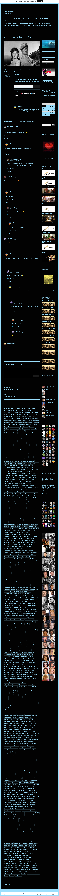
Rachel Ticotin (19, 776)
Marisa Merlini (28, 713)
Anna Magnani (21, 432)
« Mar (45, 116)
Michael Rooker (36, 733)
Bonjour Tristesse (13, 465)
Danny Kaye (26, 510)
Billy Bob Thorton (13, 461)
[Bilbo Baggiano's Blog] (48, 518)
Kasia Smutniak (25, 662)
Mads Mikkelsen (35, 707)
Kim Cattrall (6, 674)
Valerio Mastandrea (8, 859)
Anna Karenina (14, 432)
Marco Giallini (29, 711)
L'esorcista (29, 678)
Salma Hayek (6, 808)
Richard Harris (7, 786)
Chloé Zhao (32, 485)
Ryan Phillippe (7, 806)
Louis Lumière (29, 703)
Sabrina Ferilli (20, 806)
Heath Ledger (19, 589)
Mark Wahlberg (13, 715)
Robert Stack (23, 796)
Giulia (12, 577)
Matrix (11, 723)
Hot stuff (32, 595)
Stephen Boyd (14, 829)
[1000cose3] (51, 508)
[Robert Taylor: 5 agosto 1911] (48, 345)
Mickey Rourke (14, 737)
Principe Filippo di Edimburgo (24, 772)
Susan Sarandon (14, 835)
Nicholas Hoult (28, 747)
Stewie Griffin (27, 831)
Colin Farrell (15, 501)
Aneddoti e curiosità (26, 18)
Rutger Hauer (25, 804)
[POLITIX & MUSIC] (54, 521)
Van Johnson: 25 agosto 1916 (48, 300)
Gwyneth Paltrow (33, 583)
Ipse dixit (36, 20)
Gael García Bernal (26, 562)
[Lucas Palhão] (43, 511)
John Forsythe (17, 646)
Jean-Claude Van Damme (29, 627)
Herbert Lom (6, 593)
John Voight (13, 652)
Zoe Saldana (11, 875)
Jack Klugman (12, 615)
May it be (32, 727)
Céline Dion (25, 505)
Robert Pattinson (23, 794)
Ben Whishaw (11, 457)
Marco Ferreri (23, 711)
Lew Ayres (6, 696)
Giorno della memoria (19, 575)
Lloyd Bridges (33, 701)
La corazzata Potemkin (27, 680)
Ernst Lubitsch (17, 542)
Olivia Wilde (18, 755)
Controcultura (33, 501)
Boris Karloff (30, 465)
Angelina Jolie (33, 428)
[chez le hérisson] (49, 505)
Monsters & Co (7, 741)
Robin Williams (36, 796)
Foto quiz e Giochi (14, 20)
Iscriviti (36, 86)
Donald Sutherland (26, 524)
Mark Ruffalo (6, 715)
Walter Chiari (34, 865)
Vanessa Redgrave (21, 859)
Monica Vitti (36, 739)
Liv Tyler (22, 701)
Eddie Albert (16, 530)
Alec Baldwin (13, 418)
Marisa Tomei (35, 713)
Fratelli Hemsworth (18, 558)
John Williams (24, 652)
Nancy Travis (26, 743)
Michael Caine (18, 731)
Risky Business (7, 788)
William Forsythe (7, 871)
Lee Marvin (35, 690)
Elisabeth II (21, 536)
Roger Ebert (25, 798)
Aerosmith (12, 414)
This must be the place (8, 843)
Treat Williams (16, 851)
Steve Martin (6, 831)
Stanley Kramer (31, 824)
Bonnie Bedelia (21, 465)
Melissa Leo (31, 729)
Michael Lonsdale (14, 733)
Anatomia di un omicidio (9, 426)
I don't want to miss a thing (15, 601)
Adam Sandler (15, 412)
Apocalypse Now (33, 440)
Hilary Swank (27, 593)
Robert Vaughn (29, 796)
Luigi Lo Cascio (12, 705)
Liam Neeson (19, 696)
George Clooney (20, 568)
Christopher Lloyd (34, 491)
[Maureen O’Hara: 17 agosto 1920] (48, 325)
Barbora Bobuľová (15, 453)
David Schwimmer (13, 514)
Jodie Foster (6, 644)
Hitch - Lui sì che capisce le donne (10, 595)
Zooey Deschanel (18, 875)
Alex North (6, 420)
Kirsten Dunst (6, 676)
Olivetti (5, 755)
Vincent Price (22, 863)
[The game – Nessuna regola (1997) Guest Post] (48, 183)
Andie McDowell (18, 426)
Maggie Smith (7, 709)
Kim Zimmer (23, 674)
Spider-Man (6, 824)
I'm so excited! (14, 599)
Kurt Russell (6, 678)
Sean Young (27, 814)
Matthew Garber (16, 725)
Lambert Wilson (31, 684)
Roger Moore (31, 798)
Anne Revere (12, 436)
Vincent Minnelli (15, 863)
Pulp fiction (18, 774)
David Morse (33, 512)
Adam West (21, 412)
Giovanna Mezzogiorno (29, 575)
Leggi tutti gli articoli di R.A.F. (23, 111)
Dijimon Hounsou (12, 522)
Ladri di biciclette (16, 682)
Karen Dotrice (12, 662)
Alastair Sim (23, 416)
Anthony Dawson (7, 438)
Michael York (20, 735)
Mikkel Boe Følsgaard (28, 737)
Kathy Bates (14, 666)
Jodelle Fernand (29, 642)
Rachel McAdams (12, 776)
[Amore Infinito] (43, 505)
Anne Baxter (19, 434)
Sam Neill (12, 808)
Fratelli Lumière (26, 558)
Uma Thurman (30, 853)
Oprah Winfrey (36, 755)
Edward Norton (17, 534)
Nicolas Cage (6, 749)
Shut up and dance (7, 818)
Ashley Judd (27, 445)
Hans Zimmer (34, 585)
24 (50, 112)
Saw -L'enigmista (12, 812)
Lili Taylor (30, 696)
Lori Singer (11, 703)
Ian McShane (6, 601)
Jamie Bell (27, 623)
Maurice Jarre (13, 727)
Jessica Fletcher (13, 638)
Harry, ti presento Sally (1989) (48, 194)
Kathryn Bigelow (7, 666)
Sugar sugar (33, 831)
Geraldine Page (35, 570)
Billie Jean (22, 459)
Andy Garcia (31, 426)
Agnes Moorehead (19, 414)
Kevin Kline (6, 672)
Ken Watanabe (7, 670)
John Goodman (35, 646)
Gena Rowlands (7, 566)
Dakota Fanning (31, 505)
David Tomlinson (35, 514)
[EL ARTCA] (51, 516)
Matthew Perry (7, 727)
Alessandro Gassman (27, 418)
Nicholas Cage (21, 747)
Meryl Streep (6, 731)
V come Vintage (45, 269)
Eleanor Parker (7, 536)
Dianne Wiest (26, 520)
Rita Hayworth (13, 788)
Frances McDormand (32, 554)
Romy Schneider (13, 800)
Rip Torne (32, 786)
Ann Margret (29, 436)
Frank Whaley (13, 556)
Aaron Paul (24, 410)
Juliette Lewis (20, 660)
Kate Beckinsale (32, 662)
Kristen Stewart (26, 676)
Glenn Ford (28, 579)
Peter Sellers (6, 770)
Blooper (25, 463)
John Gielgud (28, 646)
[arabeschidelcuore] (54, 503)
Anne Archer (6, 434)
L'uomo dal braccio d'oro (8, 680)
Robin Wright (6, 798)
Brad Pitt (13, 467)
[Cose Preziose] (46, 516)
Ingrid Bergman (13, 611)
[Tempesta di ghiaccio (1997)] (48, 237)
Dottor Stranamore (33, 526)
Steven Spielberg (20, 831)
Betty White (13, 459)
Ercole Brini (6, 542)
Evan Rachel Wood (13, 544)
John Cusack (6, 646)
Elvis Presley (13, 538)
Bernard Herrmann (19, 457)
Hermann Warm (21, 593)
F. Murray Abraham (32, 544)
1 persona (9, 135)
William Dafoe (35, 869)
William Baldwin (28, 869)
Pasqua (5, 761)
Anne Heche (6, 436)
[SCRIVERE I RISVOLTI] (51, 521)
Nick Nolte (34, 747)
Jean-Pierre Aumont (17, 629)
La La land (23, 682)
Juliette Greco (13, 660)
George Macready (35, 568)
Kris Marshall (19, 676)
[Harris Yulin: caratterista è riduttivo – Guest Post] (48, 228)
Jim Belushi (32, 638)
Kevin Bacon (27, 670)
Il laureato (18, 605)
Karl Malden (18, 662)
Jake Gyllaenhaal (7, 619)
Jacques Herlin (31, 617)
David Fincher (13, 512)
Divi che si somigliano (30, 522)
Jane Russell (32, 623)
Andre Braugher (25, 426)
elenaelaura (10, 176)
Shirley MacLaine (21, 816)
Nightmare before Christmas (29, 749)
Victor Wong (29, 861)
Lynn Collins (24, 705)
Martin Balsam (34, 715)
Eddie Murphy (23, 530)
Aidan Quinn (26, 414)
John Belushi (23, 644)
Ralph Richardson (33, 776)
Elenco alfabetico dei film (14, 18)
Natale (18, 745)
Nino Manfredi (7, 751)
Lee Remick (6, 692)
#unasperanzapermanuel (9, 408)
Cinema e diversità (26, 25)
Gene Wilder (6, 568)
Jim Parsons (11, 640)
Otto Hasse (25, 757)
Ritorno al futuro (21, 788)
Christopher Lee (26, 491)
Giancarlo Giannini (19, 573)
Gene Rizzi (26, 566)
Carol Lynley (27, 475)
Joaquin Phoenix (22, 642)
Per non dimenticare (46, 25)
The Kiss (28, 839)
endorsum (9, 238)
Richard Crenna (22, 784)
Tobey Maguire (7, 847)
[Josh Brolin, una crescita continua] (48, 247)
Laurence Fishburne (33, 688)
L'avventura (34, 678)
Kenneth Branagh (26, 668)
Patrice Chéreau (11, 761)
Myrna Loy (21, 743)
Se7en (11, 814)
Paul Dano (13, 764)
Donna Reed (6, 526)
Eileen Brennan (31, 534)
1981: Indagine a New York (20, 408)
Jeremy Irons (21, 636)
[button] (45, 535)
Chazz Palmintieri (15, 485)
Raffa (10, 143)
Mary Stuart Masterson (23, 721)
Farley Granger (15, 546)
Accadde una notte (7, 412)
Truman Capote (7, 853)
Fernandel (24, 546)
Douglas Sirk (6, 528)
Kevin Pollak (12, 672)
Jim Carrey (6, 640)
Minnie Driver (30, 739)
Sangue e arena (18, 810)
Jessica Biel (6, 638)
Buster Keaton (13, 473)
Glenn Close (22, 579)
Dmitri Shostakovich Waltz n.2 (9, 524)
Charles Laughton (28, 481)
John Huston (17, 648)
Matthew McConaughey (24, 725)
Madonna (29, 707)
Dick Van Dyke (32, 520)
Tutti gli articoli (24, 28)
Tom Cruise (13, 847)
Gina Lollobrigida (27, 573)
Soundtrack (15, 23)
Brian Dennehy (7, 469)
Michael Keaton (7, 733)
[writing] (46, 526)
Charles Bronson (14, 481)
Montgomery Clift (14, 741)
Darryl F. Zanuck (33, 510)
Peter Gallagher (14, 768)
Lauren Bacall (25, 688)
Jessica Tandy (26, 638)
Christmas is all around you (31, 489)
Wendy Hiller (20, 867)
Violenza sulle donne (35, 863)
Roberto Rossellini (15, 794)
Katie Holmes (20, 666)
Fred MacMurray (21, 560)
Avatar (5, 449)
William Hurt (21, 871)
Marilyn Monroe (21, 713)
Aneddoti (11, 428)
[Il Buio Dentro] (46, 524)
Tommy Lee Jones (31, 847)
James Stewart (32, 621)
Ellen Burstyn (34, 536)
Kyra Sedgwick (13, 678)
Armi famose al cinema (8, 445)
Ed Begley (11, 530)
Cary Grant (24, 477)
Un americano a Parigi (16, 855)
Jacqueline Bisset (24, 617)
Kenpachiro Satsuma (35, 668)
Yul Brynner (37, 873)
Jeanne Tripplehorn (21, 631)
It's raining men (7, 613)
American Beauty (21, 424)
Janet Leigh (6, 625)
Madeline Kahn (24, 707)
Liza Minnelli (27, 701)
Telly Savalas (17, 837)
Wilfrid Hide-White (7, 869)
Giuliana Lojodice (24, 577)
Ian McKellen (31, 599)
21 (45, 112)
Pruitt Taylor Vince (7, 774)
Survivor (24, 833)
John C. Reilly (29, 644)
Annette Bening (19, 436)
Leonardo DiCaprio (14, 694)
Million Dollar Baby (16, 739)
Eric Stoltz (12, 542)
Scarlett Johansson (20, 812)
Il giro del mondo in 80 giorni (9, 605)
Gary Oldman (18, 564)
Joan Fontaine (7, 642)
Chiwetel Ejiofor (25, 485)
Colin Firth (21, 501)
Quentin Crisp (24, 774)
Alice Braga (25, 420)
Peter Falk (35, 766)
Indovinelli (37, 23)
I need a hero (6, 611)
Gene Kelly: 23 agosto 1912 (47, 307)
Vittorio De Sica (8, 76)
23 (48, 112)
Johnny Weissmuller (27, 650)
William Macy (28, 871)
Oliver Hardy (24, 753)
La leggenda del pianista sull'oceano (11, 684)
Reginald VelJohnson (34, 780)
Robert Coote (25, 790)
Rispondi (6, 138)
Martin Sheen (21, 717)
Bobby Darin (36, 463)
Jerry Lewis (28, 636)
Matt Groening (33, 723)
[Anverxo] (43, 513)
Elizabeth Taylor (27, 536)
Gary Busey (33, 562)
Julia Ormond (13, 658)
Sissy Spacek (27, 820)
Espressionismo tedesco (29, 542)
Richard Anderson (7, 784)
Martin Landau (14, 717)
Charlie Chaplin (15, 483)
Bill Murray (27, 459)
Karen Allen (6, 662)
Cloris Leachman (35, 499)
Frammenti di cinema (45, 20)
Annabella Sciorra (29, 430)
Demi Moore (13, 518)
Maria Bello (15, 713)
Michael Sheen (7, 735)
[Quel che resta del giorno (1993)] (48, 191)
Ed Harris (28, 530)
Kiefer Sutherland (25, 672)
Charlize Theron (22, 483)
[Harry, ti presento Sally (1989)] (48, 199)
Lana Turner (6, 686)
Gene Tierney (31, 566)
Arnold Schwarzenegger (19, 445)
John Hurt (12, 648)
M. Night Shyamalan (8, 707)
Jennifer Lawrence (7, 636)
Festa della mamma (8, 548)
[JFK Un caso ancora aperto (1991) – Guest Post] (48, 209)
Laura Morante (19, 688)
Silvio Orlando (21, 820)
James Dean (27, 619)
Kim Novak (18, 674)
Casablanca (29, 477)
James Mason (19, 621)
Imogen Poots (7, 609)
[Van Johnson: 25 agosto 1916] (48, 304)
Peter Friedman (7, 768)
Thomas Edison (17, 843)
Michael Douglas (25, 731)
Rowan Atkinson (33, 802)
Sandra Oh (12, 810)
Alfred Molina (19, 420)
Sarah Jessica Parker (32, 810)
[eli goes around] (49, 516)
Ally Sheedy (25, 422)
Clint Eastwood (28, 499)
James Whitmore (14, 623)
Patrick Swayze (34, 761)
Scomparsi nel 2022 (35, 812)
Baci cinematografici (27, 449)
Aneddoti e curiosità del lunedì (49, 92)
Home (5, 18)
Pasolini (34, 759)
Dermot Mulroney (7, 520)
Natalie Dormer (23, 745)
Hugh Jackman (26, 597)
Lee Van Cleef (19, 692)
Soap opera (33, 820)
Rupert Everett (13, 804)
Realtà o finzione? (7, 780)
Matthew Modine (33, 725)
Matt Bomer (16, 723)
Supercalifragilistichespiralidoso (10, 833)
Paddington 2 (12, 759)
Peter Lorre (27, 768)
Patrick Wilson (7, 764)
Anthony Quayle (7, 440)
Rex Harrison (18, 782)
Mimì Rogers (23, 739)
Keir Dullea (13, 668)
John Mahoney (13, 650)
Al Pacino (30, 422)
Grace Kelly (14, 581)
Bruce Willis (6, 471)
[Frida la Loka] (48, 503)
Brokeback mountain (27, 469)
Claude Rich (33, 497)
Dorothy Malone (25, 526)
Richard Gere (36, 784)
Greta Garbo (6, 583)
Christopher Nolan (7, 493)
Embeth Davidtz (20, 538)
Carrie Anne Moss (34, 475)
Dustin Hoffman (21, 528)
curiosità (29, 503)
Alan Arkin (6, 416)
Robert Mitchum (27, 792)
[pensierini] (43, 524)
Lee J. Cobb (30, 690)
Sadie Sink (26, 806)
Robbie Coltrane (7, 790)
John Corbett (35, 644)
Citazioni (9, 497)
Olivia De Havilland (11, 755)
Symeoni (31, 835)
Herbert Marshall (13, 593)
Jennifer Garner (19, 633)
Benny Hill (6, 457)
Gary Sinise (24, 564)
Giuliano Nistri (32, 577)
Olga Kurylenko (18, 753)
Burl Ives (26, 471)
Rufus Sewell (6, 804)
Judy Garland (30, 656)
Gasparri (29, 564)
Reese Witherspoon (25, 780)
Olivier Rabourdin (25, 755)
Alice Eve (30, 420)
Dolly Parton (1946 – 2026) (48, 90)
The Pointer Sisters (7, 841)
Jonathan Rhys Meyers (8, 654)
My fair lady (15, 743)
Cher (20, 485)
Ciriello (5, 497)
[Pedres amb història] (48, 513)
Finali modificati (18, 552)
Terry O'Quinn (32, 837)
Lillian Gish (36, 696)
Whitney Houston (34, 867)
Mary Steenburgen (14, 721)
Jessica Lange (19, 638)
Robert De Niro (32, 790)
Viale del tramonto (22, 861)
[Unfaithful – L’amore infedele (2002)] (48, 258)
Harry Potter (25, 587)
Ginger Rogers (34, 573)
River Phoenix (36, 788)
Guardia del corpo (19, 583)
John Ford (12, 646)
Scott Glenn (6, 814)
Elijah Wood (15, 536)
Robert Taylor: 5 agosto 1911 (48, 342)
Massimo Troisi (32, 721)
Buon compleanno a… (45, 18)
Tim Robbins (20, 845)
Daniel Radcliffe (7, 510)
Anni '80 (24, 436)
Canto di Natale (14, 475)
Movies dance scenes (8, 743)
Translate (51, 63)
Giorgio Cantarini (11, 575)
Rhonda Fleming (25, 782)
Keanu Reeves (32, 666)
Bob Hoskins (6, 465)
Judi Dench (17, 656)
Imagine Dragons (35, 607)
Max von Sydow (27, 727)
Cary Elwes (18, 477)
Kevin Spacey (18, 672)
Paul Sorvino (6, 766)
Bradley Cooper (7, 467)
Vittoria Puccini (7, 865)
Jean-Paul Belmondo (8, 629)
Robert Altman (19, 790)
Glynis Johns (33, 579)
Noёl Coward (29, 751)
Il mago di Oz (24, 605)
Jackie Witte (6, 615)
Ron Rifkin (28, 800)
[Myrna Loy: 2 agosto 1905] (48, 352)
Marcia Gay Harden (15, 711)
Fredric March (28, 560)
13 (43, 110)
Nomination (18, 751)
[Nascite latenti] (43, 516)
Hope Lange (26, 595)
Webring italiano (47, 81)
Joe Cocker (12, 644)
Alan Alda (37, 414)
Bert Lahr (26, 457)
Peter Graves (21, 768)
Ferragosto (29, 546)
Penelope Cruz (13, 766)
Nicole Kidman (13, 749)
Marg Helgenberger (8, 713)
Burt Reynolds (7, 473)
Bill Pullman (6, 461)
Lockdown (6, 703)
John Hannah (6, 648)
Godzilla (5, 581)
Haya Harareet (7, 589)
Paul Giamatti (18, 764)
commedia (6, 71)
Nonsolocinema (9, 12)
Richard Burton (15, 784)
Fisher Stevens (33, 552)
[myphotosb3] (54, 516)
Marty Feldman (28, 717)
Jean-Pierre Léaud (33, 629)
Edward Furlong (17, 532)
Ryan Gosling (32, 804)
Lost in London (22, 703)
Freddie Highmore (13, 560)
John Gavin (23, 646)
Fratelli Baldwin (28, 556)
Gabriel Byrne (12, 562)
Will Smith (11, 873)
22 (46, 112)
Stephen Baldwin (7, 829)
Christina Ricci (14, 489)
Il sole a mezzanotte (27, 607)
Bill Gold (17, 459)
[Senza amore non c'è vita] (46, 503)
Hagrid (9, 585)
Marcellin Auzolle (7, 711)
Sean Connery (15, 814)
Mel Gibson (16, 729)
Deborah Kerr (26, 516)
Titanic (34, 845)
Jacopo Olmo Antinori (15, 617)
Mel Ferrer (11, 729)
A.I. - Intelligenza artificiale (9, 410)
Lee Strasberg (12, 692)
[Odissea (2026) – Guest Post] (48, 173)
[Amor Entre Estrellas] (54, 513)
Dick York (6, 522)
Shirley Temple (28, 816)
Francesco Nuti (23, 554)
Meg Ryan (6, 729)
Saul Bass (6, 812)
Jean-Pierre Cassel (25, 629)
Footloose (10, 554)
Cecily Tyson (28, 479)
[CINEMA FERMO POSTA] (46, 518)
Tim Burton (31, 843)
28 (45, 114)
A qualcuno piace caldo (8, 442)
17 (50, 110)
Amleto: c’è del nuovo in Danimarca (12, 25)
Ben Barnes (6, 455)
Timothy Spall (14, 845)
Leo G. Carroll (6, 694)
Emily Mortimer (33, 538)
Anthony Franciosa (15, 438)
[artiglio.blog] (43, 521)
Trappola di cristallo (33, 849)
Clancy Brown (15, 497)
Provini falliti (33, 772)
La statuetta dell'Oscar (22, 686)
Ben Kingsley (36, 455)
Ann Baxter (33, 432)
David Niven (6, 514)
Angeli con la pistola (26, 428)
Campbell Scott (7, 475)
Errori (22, 542)
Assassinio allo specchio (8, 447)
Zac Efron (6, 875)
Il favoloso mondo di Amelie (16, 603)
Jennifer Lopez (15, 636)
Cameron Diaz (31, 473)
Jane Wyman (12, 625)
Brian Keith (13, 469)
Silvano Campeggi (7, 820)
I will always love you (15, 613)
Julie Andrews (26, 658)
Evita (19, 544)
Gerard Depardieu (7, 573)
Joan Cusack (35, 640)
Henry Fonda (24, 591)
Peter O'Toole (32, 768)
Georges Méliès (28, 570)
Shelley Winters (14, 816)
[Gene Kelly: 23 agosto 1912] (48, 311)
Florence (6, 554)
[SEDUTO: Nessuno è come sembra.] (54, 511)
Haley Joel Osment (15, 585)
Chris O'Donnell (24, 487)
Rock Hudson (19, 798)
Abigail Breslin (30, 410)
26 (54, 112)
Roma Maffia (6, 800)
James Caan (14, 619)
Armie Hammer (34, 442)
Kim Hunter (12, 674)
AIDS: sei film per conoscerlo (26, 23)
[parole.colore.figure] (51, 518)
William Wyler (34, 871)
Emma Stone (13, 540)
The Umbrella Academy (27, 841)
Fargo (9, 546)
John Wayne (18, 652)
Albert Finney (6, 418)
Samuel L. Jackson (24, 808)
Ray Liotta (13, 778)
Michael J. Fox (32, 731)
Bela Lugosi (27, 453)
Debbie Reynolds (19, 516)
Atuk (22, 447)
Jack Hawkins (33, 613)
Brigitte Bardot (19, 469)
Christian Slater (7, 489)
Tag (34, 835)
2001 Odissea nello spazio (31, 408)
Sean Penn (22, 814)
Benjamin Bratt (29, 455)
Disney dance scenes (21, 522)
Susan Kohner (7, 835)
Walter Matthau (7, 867)
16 (48, 110)
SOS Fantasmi (27, 822)
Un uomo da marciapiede (9, 857)
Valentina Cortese (27, 857)
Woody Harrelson (30, 873)
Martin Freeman (7, 717)
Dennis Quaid (19, 518)
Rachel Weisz (26, 776)
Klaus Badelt (13, 676)
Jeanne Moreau (13, 631)
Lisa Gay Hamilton (15, 701)
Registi (5, 782)
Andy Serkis (6, 428)
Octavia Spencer (35, 751)
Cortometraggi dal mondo (14, 503)
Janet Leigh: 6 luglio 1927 (47, 364)
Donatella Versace (34, 524)
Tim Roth (25, 845)
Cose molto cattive (46, 23)
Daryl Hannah (7, 512)
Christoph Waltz (16, 495)
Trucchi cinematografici (30, 851)
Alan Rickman (17, 416)
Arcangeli (24, 442)
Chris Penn (30, 487)
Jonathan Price (31, 652)
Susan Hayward (30, 833)
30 (48, 114)
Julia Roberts (19, 658)
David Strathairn (21, 514)
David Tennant (28, 514)
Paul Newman (30, 764)
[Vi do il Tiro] (43, 526)
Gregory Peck (35, 581)
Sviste (19, 835)
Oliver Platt (30, 753)
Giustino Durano (16, 579)
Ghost (13, 573)
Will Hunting (21, 869)
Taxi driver (6, 837)
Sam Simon (17, 808)
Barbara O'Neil (23, 451)
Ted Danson (12, 837)
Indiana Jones (25, 609)
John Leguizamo (31, 648)
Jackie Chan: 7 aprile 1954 (50, 415)
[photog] (46, 508)
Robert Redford (30, 794)
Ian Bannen (25, 599)
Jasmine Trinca (24, 625)
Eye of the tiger (24, 544)
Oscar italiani (19, 757)
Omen (31, 755)
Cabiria (18, 473)
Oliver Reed (35, 753)
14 (45, 110)
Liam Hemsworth (12, 696)
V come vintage (49, 290)
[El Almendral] (46, 521)
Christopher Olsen (15, 493)
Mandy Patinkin (31, 709)
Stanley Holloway (23, 824)
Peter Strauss (12, 770)
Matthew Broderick (7, 725)
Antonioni (20, 440)
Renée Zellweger (11, 782)
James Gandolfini (34, 619)
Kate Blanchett (7, 664)
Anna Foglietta (7, 432)
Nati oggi (6, 20)
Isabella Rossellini (26, 611)
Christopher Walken (8, 495)
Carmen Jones (20, 475)
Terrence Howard (25, 837)
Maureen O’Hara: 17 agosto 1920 (48, 321)
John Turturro (6, 652)
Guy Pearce (26, 583)
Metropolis (12, 731)
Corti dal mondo (36, 25)
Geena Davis (34, 564)
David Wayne (6, 516)
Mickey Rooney (7, 737)
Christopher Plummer (24, 493)
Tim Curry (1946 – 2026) (47, 91)
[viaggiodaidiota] (51, 511)
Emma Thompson (20, 540)
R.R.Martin (6, 776)
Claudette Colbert (7, 499)
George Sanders (15, 570)
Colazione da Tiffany (8, 501)
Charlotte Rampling (30, 483)
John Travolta (34, 650)
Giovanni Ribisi (7, 577)
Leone (20, 694)
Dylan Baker (27, 528)
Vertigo (10, 861)
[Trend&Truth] (48, 524)
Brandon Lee (18, 467)
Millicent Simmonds (8, 739)
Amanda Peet (36, 422)
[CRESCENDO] (51, 526)
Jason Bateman (31, 625)
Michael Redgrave (28, 733)
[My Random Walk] (51, 505)
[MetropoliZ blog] (46, 513)
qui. (19, 74)
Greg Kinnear (28, 581)
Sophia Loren (6, 822)
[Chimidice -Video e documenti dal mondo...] (43, 503)
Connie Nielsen (27, 501)
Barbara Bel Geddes (8, 451)
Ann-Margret (22, 430)
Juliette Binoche (7, 660)
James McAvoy (25, 621)
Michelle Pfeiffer (34, 735)
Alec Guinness (19, 418)
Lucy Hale (6, 705)
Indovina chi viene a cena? (34, 609)
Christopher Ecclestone (8, 491)
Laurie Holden (14, 690)
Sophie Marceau (13, 822)
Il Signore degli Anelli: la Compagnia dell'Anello (13, 607)
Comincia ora (40, 1)
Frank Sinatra (6, 556)
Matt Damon (21, 723)
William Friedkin (15, 871)
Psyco (14, 774)
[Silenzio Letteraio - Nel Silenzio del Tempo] (54, 518)
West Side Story (27, 867)
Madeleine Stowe (16, 707)
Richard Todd (13, 786)
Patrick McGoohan (26, 761)
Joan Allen (17, 640)
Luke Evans (18, 705)
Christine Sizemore (21, 489)
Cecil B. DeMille (21, 479)
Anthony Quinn (14, 440)
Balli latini (34, 449)
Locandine (6, 28)
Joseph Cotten (16, 654)
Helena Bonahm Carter (33, 589)
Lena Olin (35, 692)
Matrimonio (6, 723)
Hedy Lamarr (25, 589)
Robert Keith (20, 792)
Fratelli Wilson (33, 558)
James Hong (6, 621)
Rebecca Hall (14, 780)
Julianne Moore (7, 658)
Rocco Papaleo (13, 798)
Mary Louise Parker (29, 719)
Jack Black (28, 613)
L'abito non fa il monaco (21, 678)
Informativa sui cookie (26, 894)
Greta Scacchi (12, 583)
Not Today (23, 751)
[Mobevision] (49, 526)
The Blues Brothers (7, 839)
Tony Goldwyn (25, 849)
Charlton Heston (7, 485)
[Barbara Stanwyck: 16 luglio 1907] (48, 360)
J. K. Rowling (23, 613)
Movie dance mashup (31, 741)
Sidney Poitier (15, 818)
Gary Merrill (12, 564)
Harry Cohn (20, 587)
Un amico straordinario (26, 855)
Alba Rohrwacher (30, 416)
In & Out (12, 609)
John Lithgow (6, 650)
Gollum (9, 581)
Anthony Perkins (31, 438)
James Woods (21, 623)
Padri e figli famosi (20, 759)
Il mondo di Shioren (31, 605)
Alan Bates (11, 416)
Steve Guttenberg (34, 829)
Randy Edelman (7, 778)
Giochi (5, 575)
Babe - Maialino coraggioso (17, 449)
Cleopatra (22, 499)
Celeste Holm (34, 479)
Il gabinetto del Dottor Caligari (29, 603)
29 (46, 114)
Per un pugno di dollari (21, 766)
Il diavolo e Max (7, 603)
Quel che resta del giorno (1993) (48, 186)
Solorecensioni (17, 71)
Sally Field (31, 806)
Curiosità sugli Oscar (8, 505)
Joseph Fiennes (23, 654)
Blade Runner (31, 461)
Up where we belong (19, 857)
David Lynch (27, 512)
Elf (11, 536)
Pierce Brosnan (7, 772)
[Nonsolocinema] (46, 511)
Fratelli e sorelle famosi (8, 558)
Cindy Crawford (35, 495)
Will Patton (6, 873)
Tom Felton (19, 847)
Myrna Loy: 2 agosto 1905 (47, 349)
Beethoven (22, 453)
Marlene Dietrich (20, 715)
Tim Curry (36, 843)
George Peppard (7, 570)
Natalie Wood (6, 747)
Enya (33, 540)
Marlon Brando (28, 715)
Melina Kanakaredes (24, 729)
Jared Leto (18, 625)
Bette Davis (31, 457)
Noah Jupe (13, 751)
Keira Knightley (7, 668)
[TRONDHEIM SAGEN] (43, 508)
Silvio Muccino (15, 820)
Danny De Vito (14, 510)
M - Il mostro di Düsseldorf (32, 705)
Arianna (28, 442)
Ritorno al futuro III (28, 788)
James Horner (12, 621)
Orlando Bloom (7, 757)
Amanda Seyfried (7, 424)
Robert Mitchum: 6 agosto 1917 (48, 335)
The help (24, 839)
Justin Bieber (32, 660)
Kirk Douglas (34, 674)
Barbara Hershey (16, 451)
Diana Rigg (14, 520)
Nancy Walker (33, 743)
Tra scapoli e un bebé (8, 851)
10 (50, 108)
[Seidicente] (49, 521)
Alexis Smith (34, 418)
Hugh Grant (14, 597)
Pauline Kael (24, 764)
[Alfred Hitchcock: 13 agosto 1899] (48, 332)
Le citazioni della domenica (26, 20)
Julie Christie (32, 658)
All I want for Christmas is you (16, 422)
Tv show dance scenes (15, 853)
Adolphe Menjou (28, 412)
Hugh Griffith (19, 597)
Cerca (43, 123)
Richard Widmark (20, 786)
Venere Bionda (33, 859)
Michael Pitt (21, 733)
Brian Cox (31, 467)
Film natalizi (30, 550)
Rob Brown (13, 790)
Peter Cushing (29, 766)
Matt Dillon (27, 723)
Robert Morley (34, 792)
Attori (15, 447)
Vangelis (27, 859)
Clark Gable (21, 497)
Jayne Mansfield (20, 627)
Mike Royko (20, 737)
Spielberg (12, 824)
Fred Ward (35, 560)
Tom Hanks (24, 847)
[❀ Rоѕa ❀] (51, 503)
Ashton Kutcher (33, 445)
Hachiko (5, 585)
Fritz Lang (6, 562)
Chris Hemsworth (16, 487)
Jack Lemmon (19, 615)
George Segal (21, 570)
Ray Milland (25, 778)
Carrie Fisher (6, 477)
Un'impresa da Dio (7, 855)
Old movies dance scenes (9, 753)
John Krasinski (23, 648)
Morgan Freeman (22, 741)
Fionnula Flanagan (25, 552)
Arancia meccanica (17, 442)
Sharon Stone (33, 814)
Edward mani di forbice (8, 534)
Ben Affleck (33, 453)
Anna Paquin (27, 432)
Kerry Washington (20, 670)
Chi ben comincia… (14, 28)
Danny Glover (20, 510)
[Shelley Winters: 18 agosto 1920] (48, 318)
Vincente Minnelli (7, 863)
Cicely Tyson (28, 495)
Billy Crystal (20, 461)
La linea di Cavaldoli (23, 684)
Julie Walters (26, 660)
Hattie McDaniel (32, 587)
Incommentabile (18, 609)
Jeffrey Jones (12, 633)
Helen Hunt (6, 591)
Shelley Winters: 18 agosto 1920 (48, 314)
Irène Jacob (20, 611)
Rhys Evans (31, 782)
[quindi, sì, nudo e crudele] (43, 518)
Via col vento (15, 861)
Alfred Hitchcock (12, 420)
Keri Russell (13, 670)
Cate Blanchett (7, 479)
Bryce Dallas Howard (19, 471)
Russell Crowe (19, 804)
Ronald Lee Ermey (21, 800)
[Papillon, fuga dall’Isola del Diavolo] (49, 511)
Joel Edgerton (17, 644)
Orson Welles (13, 757)
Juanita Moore (7, 656)
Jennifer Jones (35, 633)
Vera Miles (6, 861)
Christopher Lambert (18, 491)
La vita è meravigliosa (22, 690)
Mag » (52, 116)
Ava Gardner (34, 447)
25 (52, 112)
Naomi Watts (13, 745)
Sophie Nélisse (20, 822)
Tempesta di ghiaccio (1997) (48, 232)
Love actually (35, 703)
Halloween (28, 585)
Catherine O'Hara (14, 479)
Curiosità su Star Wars (17, 505)
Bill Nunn (37, 459)
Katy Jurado (26, 666)
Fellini (20, 546)
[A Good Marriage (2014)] (48, 218)
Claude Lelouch (27, 497)
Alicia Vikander (36, 420)
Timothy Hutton (7, 845)
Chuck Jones (22, 495)
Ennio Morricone (28, 540)
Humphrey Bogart (33, 597)
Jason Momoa (6, 627)
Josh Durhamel (30, 654)
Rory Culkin (33, 800)
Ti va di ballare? (7, 23)
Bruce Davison (35, 469)
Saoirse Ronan (24, 810)
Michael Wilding (14, 735)
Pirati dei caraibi (14, 772)
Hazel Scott (13, 589)
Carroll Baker (12, 477)
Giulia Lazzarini (17, 577)
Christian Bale (35, 487)
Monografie (35, 18)
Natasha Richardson (14, 747)
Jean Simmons (35, 631)
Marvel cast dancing (8, 719)
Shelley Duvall (7, 816)
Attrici (19, 447)
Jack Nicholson (25, 615)
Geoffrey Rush (13, 568)
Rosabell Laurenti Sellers (9, 802)
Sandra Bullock (31, 808)
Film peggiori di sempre (9, 552)
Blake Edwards (20, 463)
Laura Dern (6, 688)
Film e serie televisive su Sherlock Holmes (12, 550)
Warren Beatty (14, 867)
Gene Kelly (20, 566)
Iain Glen (20, 599)
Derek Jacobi (34, 518)
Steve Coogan (27, 829)
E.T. (31, 528)
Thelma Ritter (34, 839)
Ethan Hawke (6, 544)
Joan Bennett (22, 640)
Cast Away (35, 477)
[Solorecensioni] (54, 524)
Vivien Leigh (28, 865)
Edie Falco (33, 530)
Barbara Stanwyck (7, 453)
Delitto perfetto (7, 518)
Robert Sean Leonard (8, 796)
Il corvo (32, 601)
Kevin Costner (33, 670)
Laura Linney (12, 688)
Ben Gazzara (17, 455)
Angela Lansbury (18, 428)
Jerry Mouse (33, 636)
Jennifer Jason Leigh (27, 633)
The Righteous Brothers (17, 841)
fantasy (5, 546)
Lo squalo (16, 703)
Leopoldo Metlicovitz (26, 694)
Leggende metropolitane (27, 692)
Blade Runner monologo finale (10, 463)
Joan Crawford (29, 640)
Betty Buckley (6, 459)
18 (52, 110)
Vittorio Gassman (21, 865)
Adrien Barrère (35, 412)
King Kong (29, 674)
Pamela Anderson (28, 759)
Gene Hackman (14, 566)
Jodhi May (35, 642)
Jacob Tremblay (7, 617)
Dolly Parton (19, 524)
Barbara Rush (29, 451)
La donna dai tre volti (8, 682)
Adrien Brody (6, 414)
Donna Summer (13, 526)
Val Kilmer (15, 859)
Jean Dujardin (6, 631)
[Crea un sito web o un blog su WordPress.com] (11, 884)
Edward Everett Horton (8, 532)
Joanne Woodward (14, 642)
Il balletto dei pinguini (26, 601)
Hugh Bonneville (7, 597)
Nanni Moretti (6, 745)
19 (54, 110)
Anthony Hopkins (23, 438)
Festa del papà (16, 548)
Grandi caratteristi (21, 581)
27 (43, 114)
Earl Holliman (36, 528)
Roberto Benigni (7, 794)
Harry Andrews (14, 587)
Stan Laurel (17, 824)
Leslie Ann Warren (35, 694)
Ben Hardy (23, 455)
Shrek (34, 816)
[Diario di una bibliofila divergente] (54, 526)
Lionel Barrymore (7, 701)
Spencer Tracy (33, 822)
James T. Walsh (7, 623)
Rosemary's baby (25, 802)
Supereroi (20, 833)
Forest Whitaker (17, 554)
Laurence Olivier (7, 690)
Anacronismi (34, 424)
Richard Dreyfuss (29, 784)
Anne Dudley (25, 434)
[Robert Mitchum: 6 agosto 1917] (48, 339)
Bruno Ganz (12, 471)
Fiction (21, 548)
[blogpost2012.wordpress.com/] (54, 508)
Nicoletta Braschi (20, 749)
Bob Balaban (30, 463)
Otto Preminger (32, 757)
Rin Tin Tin (27, 786)
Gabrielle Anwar (19, 562)
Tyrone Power (23, 853)
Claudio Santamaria (16, 499)
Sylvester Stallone (24, 835)
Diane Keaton (20, 520)
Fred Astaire (6, 560)
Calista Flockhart (24, 473)
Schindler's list (27, 812)
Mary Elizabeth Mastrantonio (18, 719)
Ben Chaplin (12, 455)
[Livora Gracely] (46, 505)
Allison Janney (7, 422)
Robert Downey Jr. (7, 792)
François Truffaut (20, 556)
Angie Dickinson (7, 430)
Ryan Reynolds (14, 806)
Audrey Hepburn (27, 447)
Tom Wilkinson (7, 849)
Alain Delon (32, 414)
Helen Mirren (12, 591)
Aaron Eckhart (18, 410)
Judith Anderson (24, 656)
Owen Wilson (6, 759)
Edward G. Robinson (25, 532)
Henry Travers (31, 591)
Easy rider (6, 530)
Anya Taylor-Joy (26, 440)
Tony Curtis (19, 849)
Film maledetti (24, 550)
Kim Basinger (32, 672)
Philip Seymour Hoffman (27, 770)
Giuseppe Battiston (7, 579)
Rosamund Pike (18, 802)
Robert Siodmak (16, 796)
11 (52, 108)
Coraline (5, 503)
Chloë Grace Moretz (8, 487)
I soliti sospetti (34, 611)
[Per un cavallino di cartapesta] (48, 508)
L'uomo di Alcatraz (18, 680)
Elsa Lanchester (7, 538)
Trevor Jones (22, 851)
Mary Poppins (7, 721)
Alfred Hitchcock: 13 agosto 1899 (48, 328)
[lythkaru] (54, 505)
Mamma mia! (24, 709)
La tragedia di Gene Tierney (33, 686)
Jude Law (12, 656)
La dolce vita (35, 680)
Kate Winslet (13, 664)
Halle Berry (23, 585)
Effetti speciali (24, 534)
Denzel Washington (27, 518)
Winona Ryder (17, 873)
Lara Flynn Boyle (13, 686)
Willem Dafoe (15, 869)
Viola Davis (28, 863)
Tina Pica (30, 845)
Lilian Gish (25, 696)
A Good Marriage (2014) (47, 213)
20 (43, 112)
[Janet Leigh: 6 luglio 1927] (48, 367)
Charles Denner (21, 481)
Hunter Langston (7, 599)
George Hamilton (27, 568)
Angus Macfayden (15, 430)
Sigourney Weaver (29, 818)
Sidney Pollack (21, 818)
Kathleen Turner (28, 664)
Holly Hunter (20, 595)
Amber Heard (14, 424)
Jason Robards (13, 627)
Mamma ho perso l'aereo (15, 709)
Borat (26, 465)
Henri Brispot (18, 591)
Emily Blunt (27, 538)
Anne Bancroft (13, 434)
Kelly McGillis (19, 668)
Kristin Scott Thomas (34, 676)
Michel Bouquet (27, 735)
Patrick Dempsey (18, 761)
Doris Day (19, 526)
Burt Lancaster (32, 471)
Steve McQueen (13, 831)
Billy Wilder (25, 461)
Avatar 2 (9, 449)
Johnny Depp (19, 650)
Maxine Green (20, 727)
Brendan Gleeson (25, 467)
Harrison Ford (7, 587)
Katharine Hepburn (20, 664)
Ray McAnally (19, 778)
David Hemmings (20, 512)
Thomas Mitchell (24, 843)
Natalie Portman (30, 745)
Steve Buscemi (21, 829)
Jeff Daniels (6, 633)
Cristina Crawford (23, 503)
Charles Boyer (7, 481)
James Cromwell (20, 619)
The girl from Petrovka (17, 839)
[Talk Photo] (51, 513)
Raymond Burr (31, 778)
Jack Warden (32, 615)
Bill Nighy (32, 459)
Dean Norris (12, 516)
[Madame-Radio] (51, 524)
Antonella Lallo (11, 343)
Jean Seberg (28, 631)
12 (54, 108)
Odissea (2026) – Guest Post (48, 168)
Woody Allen (23, 873)
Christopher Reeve (33, 493)
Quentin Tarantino (31, 774)
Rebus (19, 780)
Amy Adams (28, 424)
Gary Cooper (6, 564)
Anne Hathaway (32, 434)
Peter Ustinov (19, 770)
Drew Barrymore (13, 528)
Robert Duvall (14, 792)
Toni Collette (13, 849)
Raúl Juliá (37, 778)
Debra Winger (32, 516)
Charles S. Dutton (7, 483)
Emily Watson (6, 540)
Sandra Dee (6, 810)
